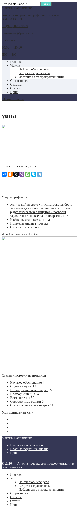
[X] (16, 174)
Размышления (20, 397)
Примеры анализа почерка (29, 223)
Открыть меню (13, 99)
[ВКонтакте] (4, 174)
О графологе (19, 80)
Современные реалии (25, 401)
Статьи (15, 88)
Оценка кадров (21, 386)
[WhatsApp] (27, 174)
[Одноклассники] (10, 174)
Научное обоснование (26, 382)
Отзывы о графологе (25, 227)
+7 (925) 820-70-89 (15, 26)
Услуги (15, 65)
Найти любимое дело (34, 69)
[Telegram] (39, 174)
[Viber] (21, 174)
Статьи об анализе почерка (29, 405)
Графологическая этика (27, 445)
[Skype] (33, 174)
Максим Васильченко (17, 8)
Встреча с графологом (34, 73)
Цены (14, 92)
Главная (15, 61)
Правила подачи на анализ (29, 449)
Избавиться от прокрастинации (41, 77)
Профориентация (22, 394)
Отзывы (16, 84)
